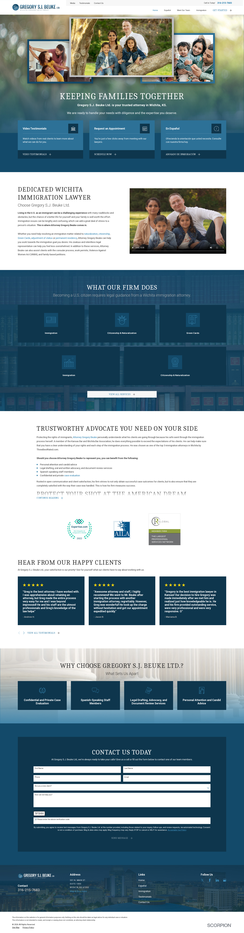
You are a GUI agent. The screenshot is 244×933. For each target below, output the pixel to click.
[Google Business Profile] (224, 880)
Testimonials (84, 3)
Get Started (220, 10)
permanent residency (66, 238)
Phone (37, 777)
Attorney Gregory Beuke (85, 437)
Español (142, 885)
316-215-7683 (224, 3)
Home (141, 880)
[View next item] (24, 633)
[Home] (36, 7)
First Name (39, 768)
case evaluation (72, 475)
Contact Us (98, 3)
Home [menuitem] (155, 10)
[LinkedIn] (217, 880)
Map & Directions (78, 891)
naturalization (91, 233)
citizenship (104, 233)
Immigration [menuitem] (201, 10)
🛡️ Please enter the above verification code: (52, 819)
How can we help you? (43, 795)
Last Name (128, 768)
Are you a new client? (43, 786)
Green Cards (24, 238)
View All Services (120, 394)
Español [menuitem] (167, 10)
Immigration (144, 891)
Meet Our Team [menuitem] (183, 10)
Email (126, 777)
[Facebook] (209, 880)
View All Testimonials (41, 633)
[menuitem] (15, 927)
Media (72, 3)
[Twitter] (202, 880)
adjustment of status (42, 238)
